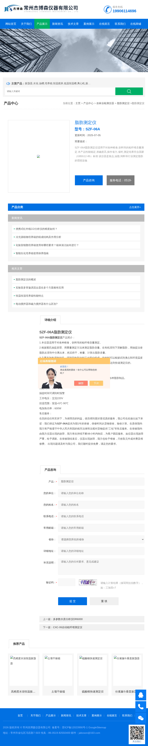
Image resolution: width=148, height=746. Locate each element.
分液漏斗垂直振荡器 (127, 691)
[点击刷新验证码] (88, 582)
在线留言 (104, 23)
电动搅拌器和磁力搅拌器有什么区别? (37, 303)
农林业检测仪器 (105, 103)
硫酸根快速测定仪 (93, 691)
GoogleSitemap (97, 727)
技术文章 (73, 23)
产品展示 (42, 23)
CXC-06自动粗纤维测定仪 (67, 627)
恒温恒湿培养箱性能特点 (29, 295)
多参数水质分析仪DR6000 (68, 619)
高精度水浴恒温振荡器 (24, 691)
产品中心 (88, 103)
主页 (77, 103)
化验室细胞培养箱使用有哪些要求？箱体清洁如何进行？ (47, 245)
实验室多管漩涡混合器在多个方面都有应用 (40, 287)
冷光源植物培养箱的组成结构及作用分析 (38, 237)
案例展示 (89, 23)
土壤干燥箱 (58, 691)
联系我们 (120, 23)
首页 (20, 715)
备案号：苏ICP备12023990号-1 (70, 727)
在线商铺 (135, 23)
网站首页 (10, 23)
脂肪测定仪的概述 (26, 279)
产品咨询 (89, 180)
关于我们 (26, 23)
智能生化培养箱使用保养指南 (32, 253)
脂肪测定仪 (123, 103)
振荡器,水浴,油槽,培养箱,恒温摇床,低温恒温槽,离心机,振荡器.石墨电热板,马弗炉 (58, 83)
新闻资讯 (57, 23)
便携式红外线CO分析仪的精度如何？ (36, 228)
